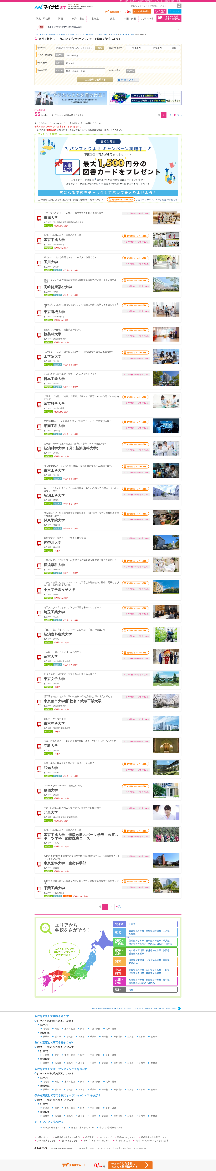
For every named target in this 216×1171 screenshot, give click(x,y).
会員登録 (162, 11)
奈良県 (166, 960)
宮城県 (149, 931)
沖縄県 (151, 983)
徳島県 (132, 973)
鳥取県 (132, 970)
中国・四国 (130, 18)
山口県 (166, 970)
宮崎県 (132, 983)
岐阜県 (157, 950)
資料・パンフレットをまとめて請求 (152, 1140)
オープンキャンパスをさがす (96, 1140)
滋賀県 (132, 960)
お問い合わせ (43, 1137)
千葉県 (166, 940)
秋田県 (157, 931)
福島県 (132, 934)
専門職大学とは (123, 1140)
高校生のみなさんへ (126, 1137)
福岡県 (132, 980)
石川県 (140, 950)
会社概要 (82, 1148)
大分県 (166, 980)
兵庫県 (157, 960)
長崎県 (149, 980)
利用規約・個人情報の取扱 (67, 1137)
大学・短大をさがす (46, 1140)
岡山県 (149, 970)
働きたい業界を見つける (82, 1127)
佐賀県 (140, 980)
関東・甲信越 (43, 18)
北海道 (95, 18)
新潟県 (151, 943)
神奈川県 (141, 943)
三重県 (140, 953)
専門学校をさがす (69, 1140)
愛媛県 (149, 973)
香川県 (140, 973)
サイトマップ (105, 1137)
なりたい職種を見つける (54, 1127)
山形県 (166, 931)
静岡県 (166, 950)
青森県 (132, 931)
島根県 (140, 970)
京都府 (140, 960)
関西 (60, 18)
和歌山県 (133, 963)
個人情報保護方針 (140, 1148)
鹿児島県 (141, 983)
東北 (112, 18)
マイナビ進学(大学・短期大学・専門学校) (50, 34)
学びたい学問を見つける (110, 1127)
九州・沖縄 (147, 18)
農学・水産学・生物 (126, 34)
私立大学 (114, 34)
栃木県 (140, 940)
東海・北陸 (78, 18)
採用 (116, 1148)
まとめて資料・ (172, 17)
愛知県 (132, 953)
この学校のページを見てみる (137, 213)
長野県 (168, 943)
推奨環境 (89, 1137)
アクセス (91, 1148)
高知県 (157, 973)
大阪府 (149, 960)
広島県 (157, 970)
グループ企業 (126, 1148)
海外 (131, 989)
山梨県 (160, 943)
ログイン (175, 11)
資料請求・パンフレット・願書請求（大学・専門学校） (88, 34)
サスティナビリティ (104, 1148)
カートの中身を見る (142, 11)
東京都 (132, 943)
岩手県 (140, 931)
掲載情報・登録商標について (154, 1137)
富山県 (132, 950)
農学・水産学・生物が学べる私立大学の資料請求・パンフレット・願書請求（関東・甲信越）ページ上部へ (134, 1008)
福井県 (149, 950)
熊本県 (157, 980)
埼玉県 (157, 940)
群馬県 (149, 940)
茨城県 (132, 940)
